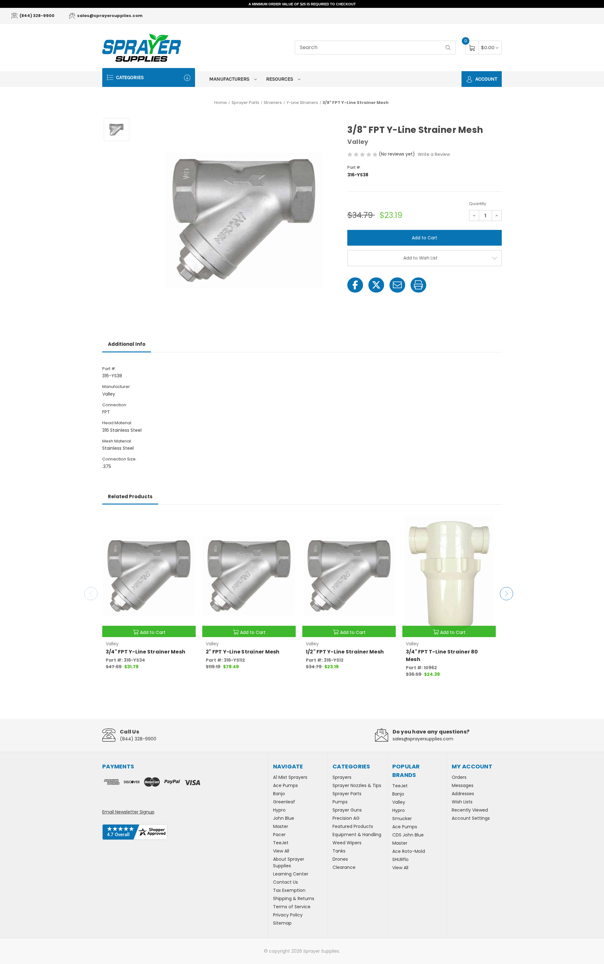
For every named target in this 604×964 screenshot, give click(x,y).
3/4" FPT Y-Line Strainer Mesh (145, 651)
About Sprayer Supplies (288, 862)
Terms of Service (291, 907)
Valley (398, 802)
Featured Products (353, 826)
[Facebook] (355, 285)
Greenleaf (284, 802)
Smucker (402, 818)
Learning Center (290, 874)
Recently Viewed (470, 810)
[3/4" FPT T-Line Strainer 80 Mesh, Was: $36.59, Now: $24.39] (449, 576)
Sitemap (282, 923)
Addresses (463, 793)
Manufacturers (230, 79)
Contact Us (285, 882)
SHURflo (400, 859)
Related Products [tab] (130, 496)
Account (485, 79)
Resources (280, 79)
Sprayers (342, 777)
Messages (462, 785)
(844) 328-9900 (36, 16)
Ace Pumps (285, 785)
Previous (91, 593)
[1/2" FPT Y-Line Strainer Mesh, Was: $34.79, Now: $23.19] (349, 576)
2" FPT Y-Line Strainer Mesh (243, 651)
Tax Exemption (289, 890)
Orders (459, 777)
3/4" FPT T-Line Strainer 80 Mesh (442, 655)
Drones (340, 859)
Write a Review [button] (434, 154)
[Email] (397, 285)
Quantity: (478, 204)
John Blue (283, 818)
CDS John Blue (408, 835)
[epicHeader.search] (448, 48)
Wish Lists (462, 802)
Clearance (344, 867)
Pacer (279, 834)
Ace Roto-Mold (408, 851)
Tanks (339, 851)
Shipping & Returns (293, 898)
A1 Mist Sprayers (290, 777)
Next (506, 593)
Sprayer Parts (347, 793)
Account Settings (471, 818)
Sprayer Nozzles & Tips (357, 785)
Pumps (340, 802)
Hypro (279, 810)
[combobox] (375, 48)
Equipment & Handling (357, 834)
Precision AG (346, 818)
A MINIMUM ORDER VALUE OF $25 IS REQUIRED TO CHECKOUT (302, 4)
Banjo (279, 793)
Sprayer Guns (347, 810)
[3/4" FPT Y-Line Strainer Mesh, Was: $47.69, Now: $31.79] (149, 576)
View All (281, 851)
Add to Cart (152, 632)
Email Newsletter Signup (128, 812)
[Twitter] (376, 285)
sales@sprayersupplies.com (109, 16)
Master (280, 826)
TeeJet (280, 843)
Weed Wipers (347, 843)
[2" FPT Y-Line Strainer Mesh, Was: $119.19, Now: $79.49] (249, 576)
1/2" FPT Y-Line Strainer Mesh (345, 651)
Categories (129, 77)
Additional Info (126, 344)
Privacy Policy (288, 915)
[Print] (418, 285)
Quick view (186, 521)
